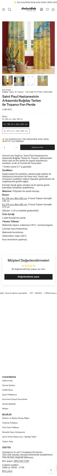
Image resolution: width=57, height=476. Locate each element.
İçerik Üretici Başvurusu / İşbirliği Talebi (19, 437)
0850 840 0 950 (21, 461)
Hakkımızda (7, 380)
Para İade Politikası (10, 427)
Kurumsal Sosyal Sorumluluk (14, 399)
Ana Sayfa (6, 90)
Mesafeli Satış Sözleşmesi (13, 432)
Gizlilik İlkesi (7, 390)
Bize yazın (7, 471)
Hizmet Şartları (8, 385)
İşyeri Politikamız (9, 394)
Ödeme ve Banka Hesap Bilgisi (15, 418)
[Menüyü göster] (3, 9)
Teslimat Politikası (10, 423)
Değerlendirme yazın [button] (28, 277)
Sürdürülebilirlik (9, 404)
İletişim (5, 408)
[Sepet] (53, 9)
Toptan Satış (7, 441)
